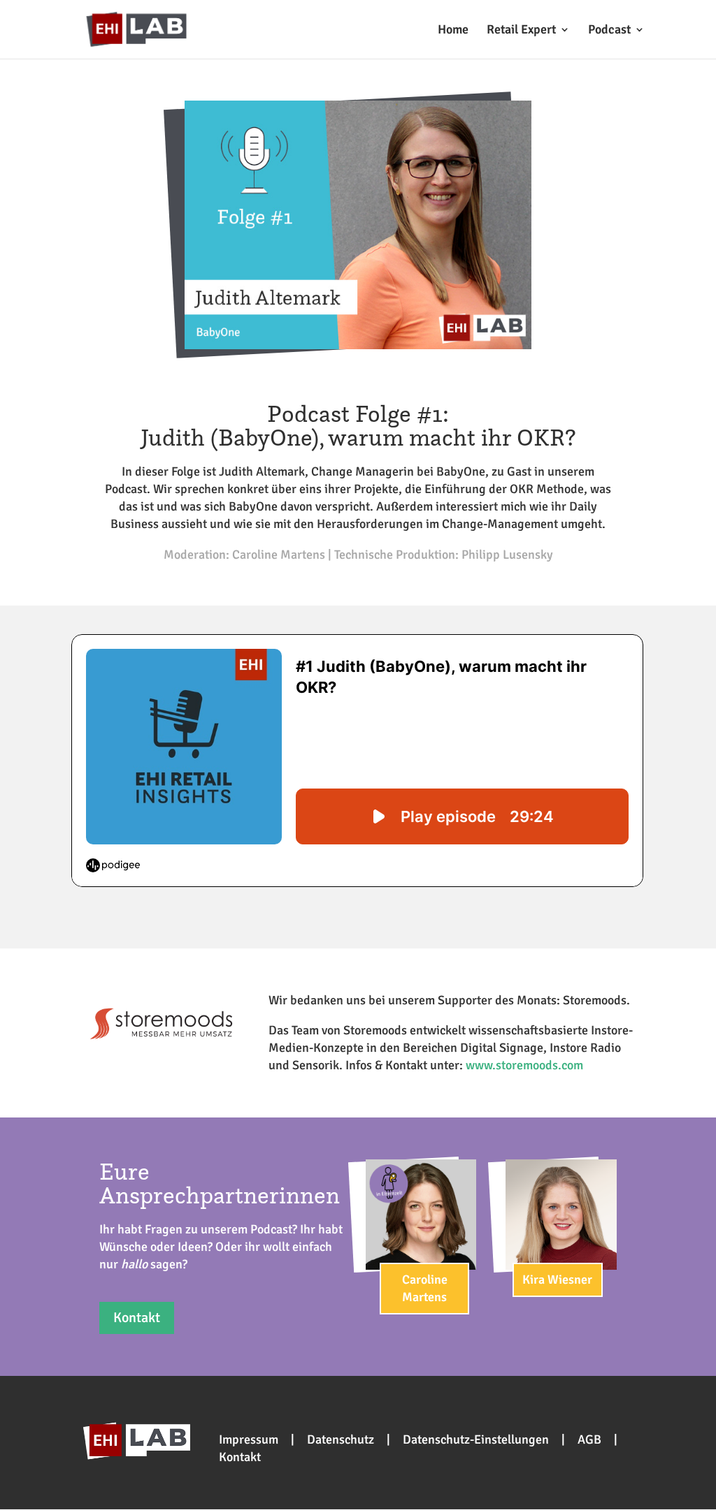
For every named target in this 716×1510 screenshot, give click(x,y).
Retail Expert (521, 30)
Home (453, 30)
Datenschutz (340, 1439)
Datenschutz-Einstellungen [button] (476, 1439)
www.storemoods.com (524, 1065)
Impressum (248, 1439)
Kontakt (136, 1317)
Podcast (609, 30)
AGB (589, 1439)
